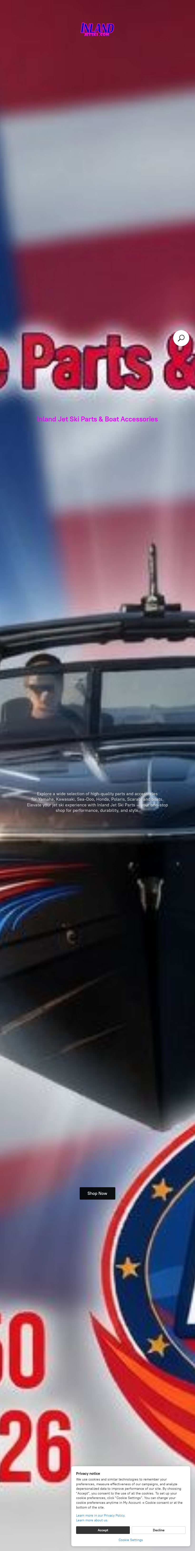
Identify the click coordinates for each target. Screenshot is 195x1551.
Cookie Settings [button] (131, 1540)
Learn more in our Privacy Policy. (100, 1515)
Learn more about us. (92, 1520)
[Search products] (181, 338)
